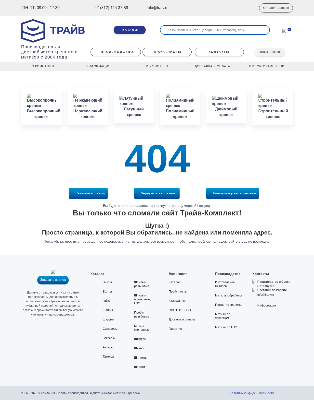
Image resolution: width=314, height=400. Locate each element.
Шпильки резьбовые (141, 284)
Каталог (174, 282)
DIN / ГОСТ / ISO (180, 310)
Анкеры (108, 347)
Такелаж (108, 356)
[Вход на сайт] (248, 8)
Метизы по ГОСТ (227, 327)
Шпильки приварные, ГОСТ (142, 299)
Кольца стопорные (142, 327)
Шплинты (140, 357)
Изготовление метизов (225, 284)
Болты (107, 291)
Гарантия (175, 328)
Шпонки (139, 367)
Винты (107, 282)
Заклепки (109, 338)
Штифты (140, 339)
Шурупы (108, 319)
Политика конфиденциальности (251, 393)
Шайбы (108, 310)
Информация (266, 305)
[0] (284, 30)
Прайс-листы (178, 291)
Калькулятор (177, 301)
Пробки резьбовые (141, 314)
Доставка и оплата (182, 319)
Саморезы (110, 328)
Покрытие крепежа (228, 304)
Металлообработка (228, 295)
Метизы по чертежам (222, 316)
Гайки (107, 301)
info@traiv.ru (265, 294)
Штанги (139, 348)
